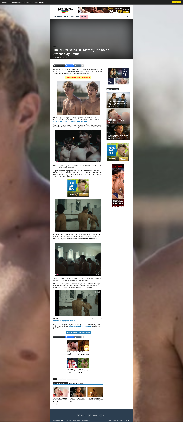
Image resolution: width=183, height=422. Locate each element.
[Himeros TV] (78, 198)
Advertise (121, 420)
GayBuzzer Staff (58, 57)
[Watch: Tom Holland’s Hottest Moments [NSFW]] (95, 392)
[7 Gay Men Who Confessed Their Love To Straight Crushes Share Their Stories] (118, 100)
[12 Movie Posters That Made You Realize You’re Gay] (78, 392)
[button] (128, 17)
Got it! (176, 2)
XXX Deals (84, 17)
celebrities (60, 378)
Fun (77, 17)
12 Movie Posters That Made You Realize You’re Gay (77, 400)
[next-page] (56, 404)
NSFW (73, 378)
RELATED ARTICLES (60, 383)
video (77, 378)
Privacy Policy (127, 420)
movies (68, 378)
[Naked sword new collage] (118, 84)
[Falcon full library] (118, 207)
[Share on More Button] (82, 65)
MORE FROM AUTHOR (76, 383)
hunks (64, 378)
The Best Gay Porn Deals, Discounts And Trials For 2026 (61, 400)
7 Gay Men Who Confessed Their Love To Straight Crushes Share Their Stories (117, 103)
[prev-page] (54, 404)
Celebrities (58, 17)
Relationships (69, 17)
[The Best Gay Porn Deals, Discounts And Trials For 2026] (61, 392)
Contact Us (115, 420)
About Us (110, 420)
